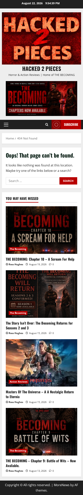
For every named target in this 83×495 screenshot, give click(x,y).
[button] (6, 124)
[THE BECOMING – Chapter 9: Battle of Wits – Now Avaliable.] (41, 432)
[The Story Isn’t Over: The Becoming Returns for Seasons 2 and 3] (41, 294)
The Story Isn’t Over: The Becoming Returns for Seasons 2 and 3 (39, 325)
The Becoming (18, 249)
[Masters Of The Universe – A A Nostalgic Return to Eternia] (41, 363)
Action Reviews (18, 381)
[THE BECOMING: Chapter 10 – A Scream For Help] (41, 230)
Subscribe (71, 124)
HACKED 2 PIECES (41, 68)
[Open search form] (46, 124)
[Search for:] (32, 181)
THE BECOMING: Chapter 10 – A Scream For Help (40, 259)
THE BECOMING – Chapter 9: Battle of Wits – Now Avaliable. (41, 463)
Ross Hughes (16, 264)
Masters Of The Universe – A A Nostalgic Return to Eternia (40, 394)
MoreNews (61, 485)
